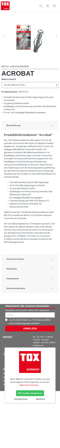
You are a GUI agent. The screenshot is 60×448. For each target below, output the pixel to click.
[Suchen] (41, 6)
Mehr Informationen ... (30, 385)
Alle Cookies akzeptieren (30, 393)
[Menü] (54, 6)
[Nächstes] (56, 36)
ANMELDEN (30, 328)
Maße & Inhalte (8, 79)
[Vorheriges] (3, 36)
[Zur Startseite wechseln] (5, 5)
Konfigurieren (21, 399)
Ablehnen (40, 399)
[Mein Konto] (47, 6)
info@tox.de (38, 345)
